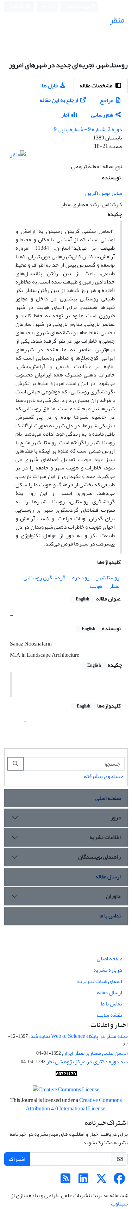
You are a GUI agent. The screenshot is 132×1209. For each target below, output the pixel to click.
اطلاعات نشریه (105, 837)
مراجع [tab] (106, 100)
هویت (96, 586)
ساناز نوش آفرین (103, 193)
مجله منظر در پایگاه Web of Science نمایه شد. (78, 1036)
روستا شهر (107, 577)
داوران (113, 896)
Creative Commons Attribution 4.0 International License (74, 1104)
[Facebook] (119, 1181)
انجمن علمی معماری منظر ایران (95, 1053)
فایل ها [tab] (50, 85)
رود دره (80, 577)
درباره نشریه (107, 970)
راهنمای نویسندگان (99, 857)
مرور (116, 817)
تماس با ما (110, 915)
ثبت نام (48, 6)
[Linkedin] (83, 1181)
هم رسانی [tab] (102, 115)
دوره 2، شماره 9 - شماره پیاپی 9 (88, 129)
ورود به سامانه (78, 6)
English (17, 6)
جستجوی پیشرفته (103, 776)
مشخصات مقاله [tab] (96, 85)
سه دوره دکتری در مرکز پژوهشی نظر (87, 1061)
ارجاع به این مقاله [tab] (59, 100)
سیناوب (119, 1203)
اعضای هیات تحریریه (99, 981)
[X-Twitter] (101, 1181)
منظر (114, 586)
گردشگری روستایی (44, 577)
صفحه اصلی (108, 798)
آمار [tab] (65, 115)
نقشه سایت (109, 1015)
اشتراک (17, 1159)
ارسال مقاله (108, 876)
